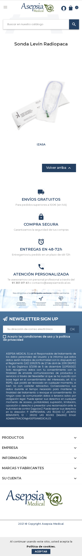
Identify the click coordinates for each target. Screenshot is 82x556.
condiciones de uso (38, 336)
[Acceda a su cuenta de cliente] (63, 8)
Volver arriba (59, 168)
